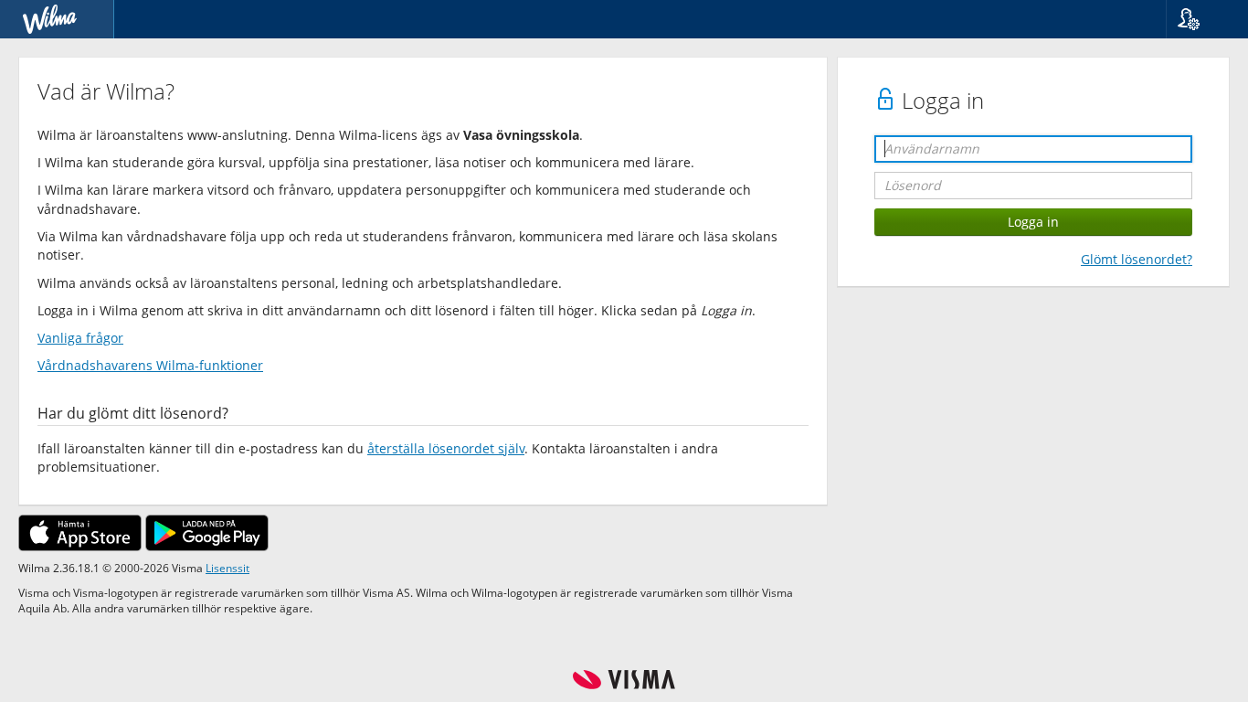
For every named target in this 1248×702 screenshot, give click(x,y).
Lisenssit (227, 567)
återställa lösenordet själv (445, 448)
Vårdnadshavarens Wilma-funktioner (150, 365)
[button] (1200, 19)
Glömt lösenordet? (1136, 259)
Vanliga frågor (80, 337)
